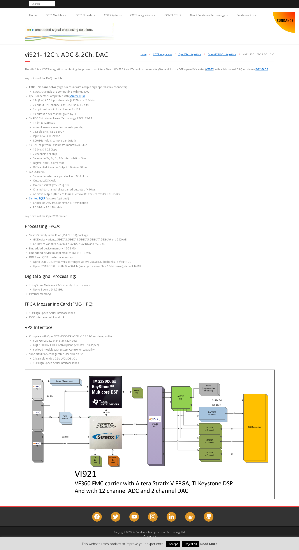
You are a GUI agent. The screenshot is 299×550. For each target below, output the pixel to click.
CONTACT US (172, 15)
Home (33, 15)
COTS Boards (84, 15)
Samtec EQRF (77, 96)
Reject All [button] (191, 544)
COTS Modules (55, 15)
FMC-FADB (261, 69)
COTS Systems (112, 15)
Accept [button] (173, 544)
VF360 (209, 69)
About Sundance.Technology (207, 15)
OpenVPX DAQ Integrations (222, 54)
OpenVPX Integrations (189, 54)
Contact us (149, 536)
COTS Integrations (141, 15)
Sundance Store (246, 15)
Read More (208, 543)
